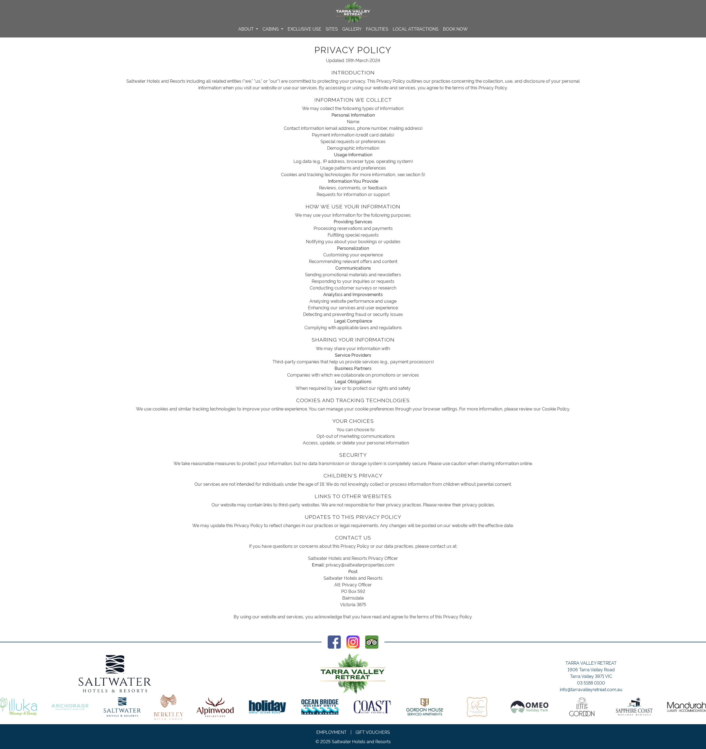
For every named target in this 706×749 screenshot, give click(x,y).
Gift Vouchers (372, 732)
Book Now (455, 29)
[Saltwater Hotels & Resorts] (115, 673)
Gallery (352, 29)
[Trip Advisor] (371, 641)
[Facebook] (334, 641)
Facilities (377, 29)
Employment (331, 732)
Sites (332, 29)
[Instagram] (353, 641)
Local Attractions (415, 29)
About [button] (246, 29)
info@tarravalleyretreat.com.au (591, 689)
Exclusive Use (304, 29)
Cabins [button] (271, 29)
